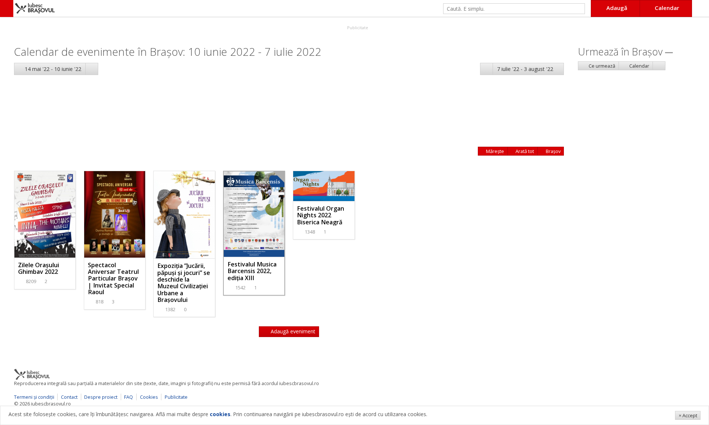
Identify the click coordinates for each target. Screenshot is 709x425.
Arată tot (524, 151)
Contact (69, 397)
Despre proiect (100, 397)
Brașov (553, 151)
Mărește (494, 151)
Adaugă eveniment (292, 331)
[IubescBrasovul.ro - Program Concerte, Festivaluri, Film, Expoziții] (6, 8)
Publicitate (357, 27)
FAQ (128, 397)
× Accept (688, 415)
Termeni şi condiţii (34, 397)
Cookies (149, 397)
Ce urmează (601, 65)
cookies (220, 414)
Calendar (638, 65)
